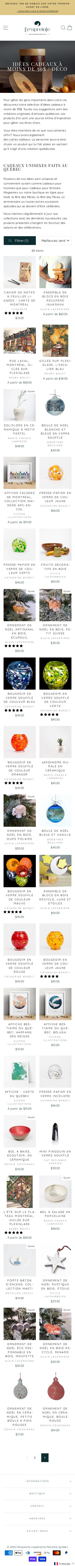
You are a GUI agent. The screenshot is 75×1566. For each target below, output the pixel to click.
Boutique (37, 1493)
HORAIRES (37, 1518)
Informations (37, 1481)
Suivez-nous (37, 1531)
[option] (37, 5)
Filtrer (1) (21, 240)
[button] (14, 313)
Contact (37, 1506)
